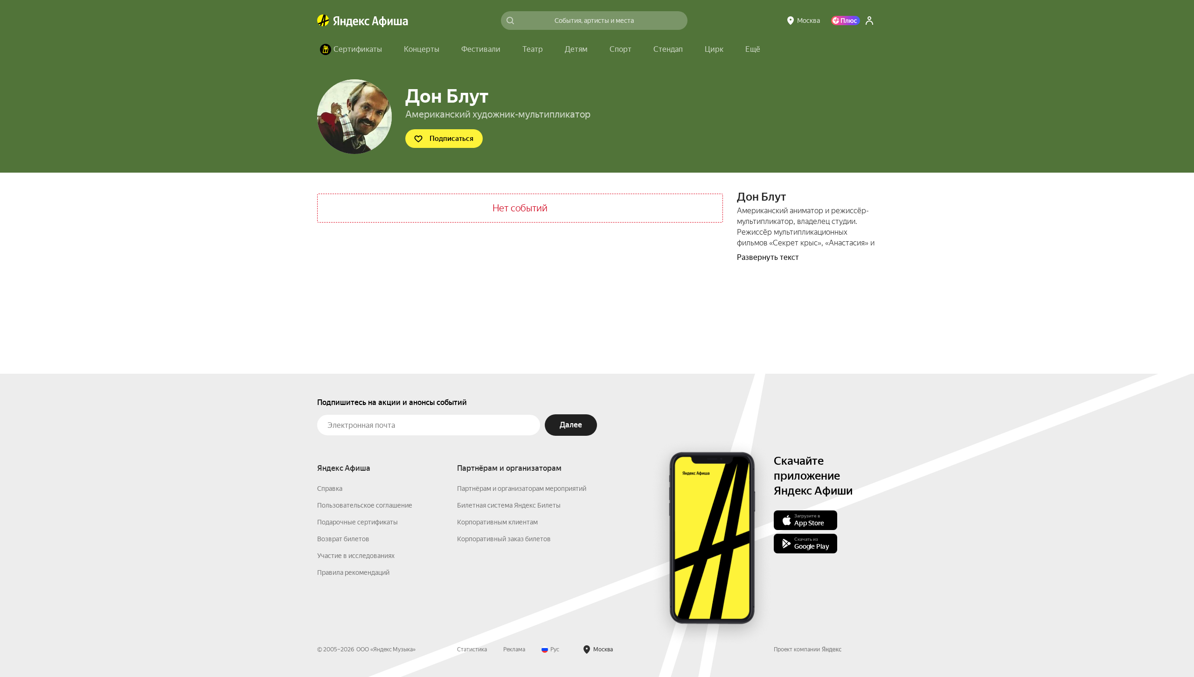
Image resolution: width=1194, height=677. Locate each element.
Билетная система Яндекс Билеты (509, 505)
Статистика (472, 649)
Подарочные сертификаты (357, 522)
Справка (329, 488)
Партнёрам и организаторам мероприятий (521, 488)
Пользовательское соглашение (364, 505)
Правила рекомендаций (353, 572)
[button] (753, 49)
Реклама (514, 649)
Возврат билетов (343, 539)
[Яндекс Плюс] (845, 20)
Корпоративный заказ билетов (504, 539)
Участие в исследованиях (356, 555)
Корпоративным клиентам (497, 522)
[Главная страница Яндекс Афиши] (323, 20)
